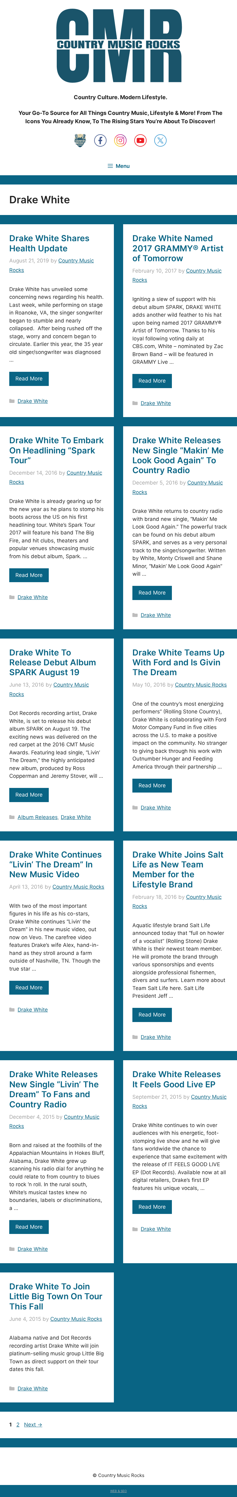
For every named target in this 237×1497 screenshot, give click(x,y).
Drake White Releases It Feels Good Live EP (176, 1079)
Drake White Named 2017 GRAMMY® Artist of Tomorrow (177, 248)
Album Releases (38, 817)
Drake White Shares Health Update (49, 243)
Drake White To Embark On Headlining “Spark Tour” (56, 450)
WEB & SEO (118, 1491)
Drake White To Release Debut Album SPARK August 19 (52, 662)
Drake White (33, 401)
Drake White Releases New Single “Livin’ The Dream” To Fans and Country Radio (54, 1089)
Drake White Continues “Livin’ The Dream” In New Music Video (55, 865)
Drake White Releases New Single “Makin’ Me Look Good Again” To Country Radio (178, 455)
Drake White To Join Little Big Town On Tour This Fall (55, 1296)
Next (33, 1425)
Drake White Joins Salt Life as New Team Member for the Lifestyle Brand (177, 870)
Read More (29, 378)
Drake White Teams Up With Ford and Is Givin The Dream (178, 662)
